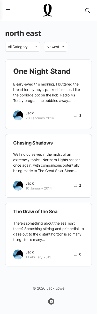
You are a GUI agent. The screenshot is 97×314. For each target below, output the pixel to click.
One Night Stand (41, 71)
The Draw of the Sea (35, 211)
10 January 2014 (39, 188)
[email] (51, 301)
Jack (30, 113)
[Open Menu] (8, 10)
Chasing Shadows (33, 143)
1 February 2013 (38, 257)
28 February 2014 (40, 118)
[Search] (87, 10)
